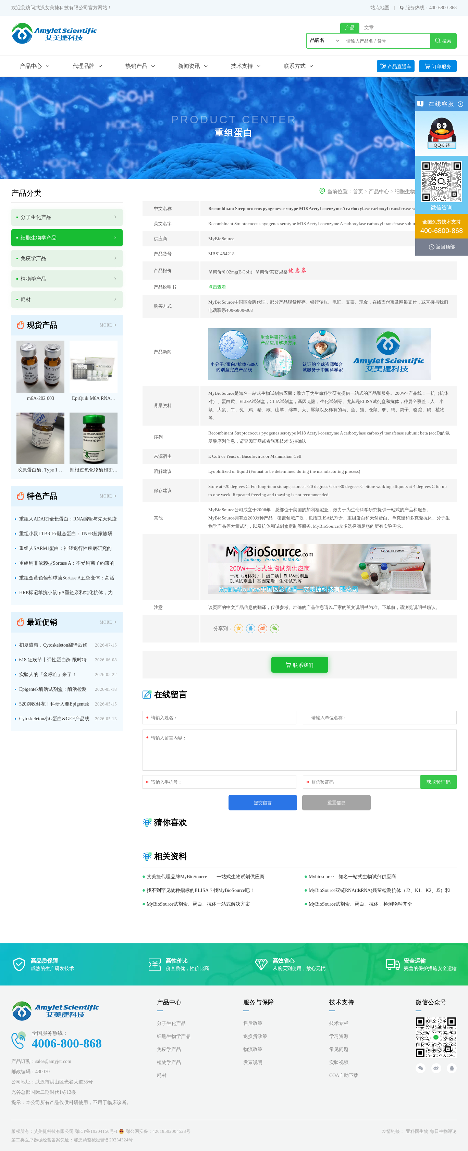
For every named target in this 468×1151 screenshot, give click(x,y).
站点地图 (380, 7)
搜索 (446, 41)
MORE (106, 325)
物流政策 (252, 1049)
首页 (358, 191)
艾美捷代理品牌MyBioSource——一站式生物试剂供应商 (205, 876)
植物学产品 (169, 1062)
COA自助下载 (343, 1075)
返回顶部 (445, 246)
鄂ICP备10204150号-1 (96, 1131)
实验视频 (338, 1062)
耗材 (162, 1075)
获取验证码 (439, 782)
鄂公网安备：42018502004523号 (158, 1131)
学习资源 (338, 1036)
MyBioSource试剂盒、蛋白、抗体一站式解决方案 (198, 904)
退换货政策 (255, 1036)
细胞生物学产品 (413, 191)
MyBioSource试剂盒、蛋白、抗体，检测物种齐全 (360, 904)
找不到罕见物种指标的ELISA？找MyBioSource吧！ (201, 890)
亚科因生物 (417, 1131)
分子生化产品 (171, 1023)
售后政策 (252, 1023)
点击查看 (217, 287)
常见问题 (338, 1049)
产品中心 (379, 191)
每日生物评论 (443, 1131)
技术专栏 (338, 1023)
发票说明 (252, 1062)
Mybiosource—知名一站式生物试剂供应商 (352, 876)
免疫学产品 (169, 1049)
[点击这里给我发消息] (441, 133)
